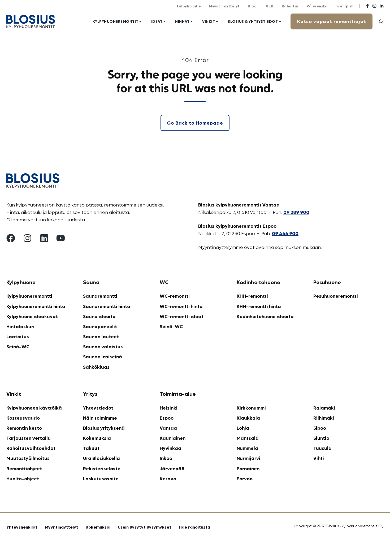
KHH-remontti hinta (259, 306)
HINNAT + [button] (184, 21)
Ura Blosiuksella (101, 458)
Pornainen (248, 468)
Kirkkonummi (251, 408)
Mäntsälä (248, 438)
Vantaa (168, 428)
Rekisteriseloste (101, 468)
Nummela (247, 448)
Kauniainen (172, 438)
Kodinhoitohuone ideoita (265, 316)
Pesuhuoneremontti (335, 296)
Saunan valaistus (103, 346)
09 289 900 (296, 212)
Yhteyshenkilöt (21, 526)
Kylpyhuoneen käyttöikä (34, 408)
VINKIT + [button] (210, 21)
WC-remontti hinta (181, 306)
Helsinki (168, 408)
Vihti (318, 458)
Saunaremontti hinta (106, 306)
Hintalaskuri (20, 326)
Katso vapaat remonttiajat (331, 21)
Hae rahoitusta (194, 526)
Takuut (91, 448)
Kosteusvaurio (23, 418)
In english (345, 6)
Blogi (253, 6)
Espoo (167, 418)
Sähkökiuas (96, 367)
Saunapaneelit (100, 326)
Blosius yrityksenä (104, 428)
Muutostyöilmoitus (28, 458)
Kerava (168, 478)
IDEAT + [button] (158, 21)
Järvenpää (172, 468)
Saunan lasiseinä (102, 356)
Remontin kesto (24, 428)
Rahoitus (290, 6)
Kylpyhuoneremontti (29, 296)
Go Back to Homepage (195, 123)
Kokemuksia (97, 438)
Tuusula (322, 448)
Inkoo (166, 458)
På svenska (317, 6)
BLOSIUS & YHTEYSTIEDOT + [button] (254, 21)
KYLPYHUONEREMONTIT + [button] (117, 21)
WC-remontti (175, 296)
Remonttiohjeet (24, 468)
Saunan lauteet (101, 336)
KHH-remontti (252, 296)
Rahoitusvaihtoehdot (30, 448)
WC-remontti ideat (181, 316)
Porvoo (245, 478)
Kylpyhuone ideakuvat (32, 316)
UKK (270, 6)
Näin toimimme (100, 418)
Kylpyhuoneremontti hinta (35, 306)
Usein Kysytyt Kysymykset (144, 526)
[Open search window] (381, 21)
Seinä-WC (17, 346)
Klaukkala (248, 418)
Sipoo (319, 428)
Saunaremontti (100, 296)
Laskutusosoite (101, 478)
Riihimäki (323, 418)
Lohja (243, 428)
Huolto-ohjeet (22, 478)
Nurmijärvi (248, 458)
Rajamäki (324, 408)
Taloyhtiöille (188, 6)
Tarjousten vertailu (28, 438)
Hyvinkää (170, 448)
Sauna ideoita (99, 316)
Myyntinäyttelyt (224, 6)
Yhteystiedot (98, 408)
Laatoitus (17, 336)
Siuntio (321, 438)
